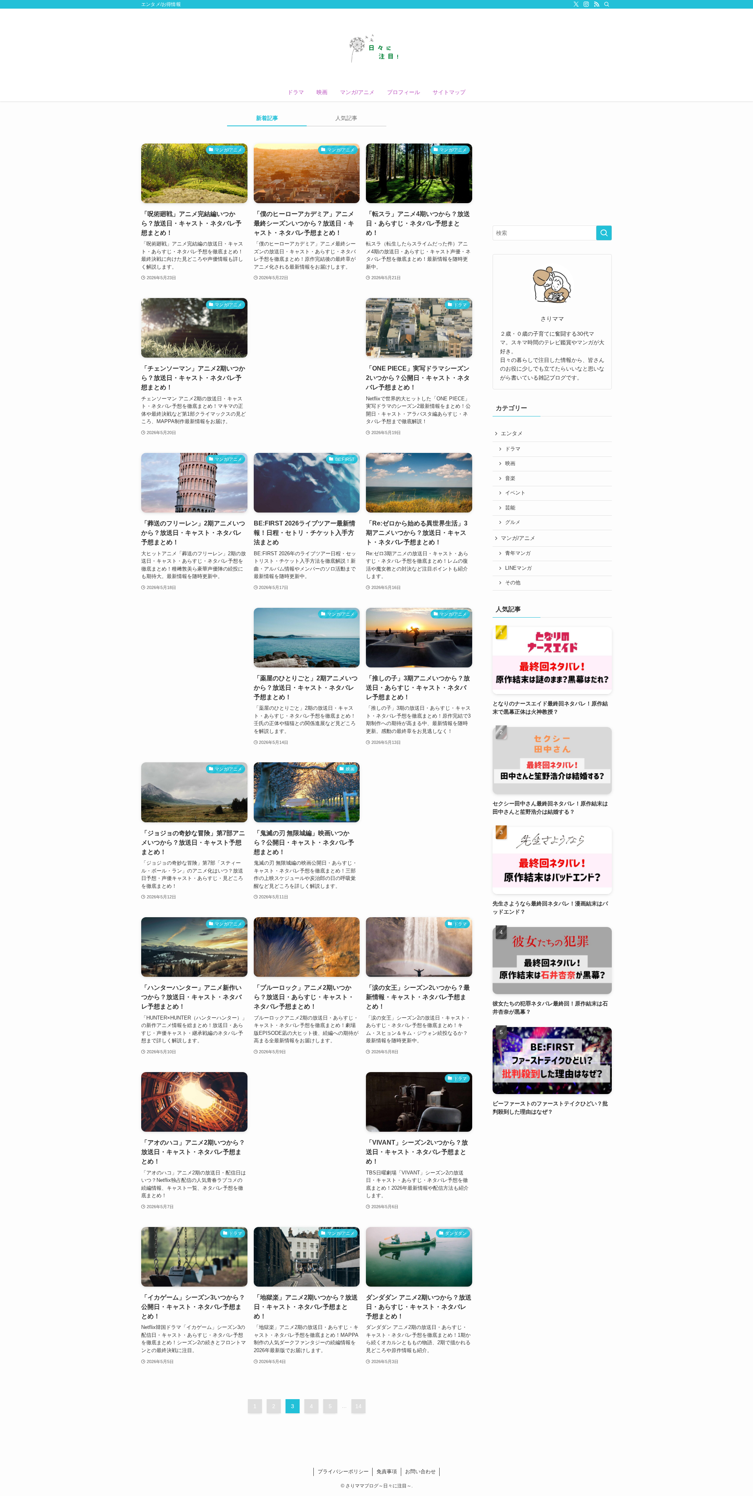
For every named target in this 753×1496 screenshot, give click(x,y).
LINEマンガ (518, 568)
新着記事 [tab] (267, 118)
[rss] (596, 4)
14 (358, 1406)
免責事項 (386, 1471)
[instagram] (586, 4)
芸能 (510, 508)
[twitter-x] (576, 4)
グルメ (512, 522)
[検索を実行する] (604, 232)
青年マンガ (518, 553)
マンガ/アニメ (518, 538)
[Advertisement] (307, 351)
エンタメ (512, 433)
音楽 (510, 478)
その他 (512, 582)
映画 (510, 463)
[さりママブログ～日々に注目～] (376, 47)
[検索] (607, 4)
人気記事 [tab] (346, 118)
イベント (515, 493)
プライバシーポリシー (343, 1471)
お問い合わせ (420, 1471)
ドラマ (512, 449)
